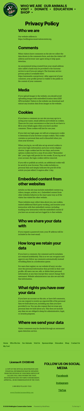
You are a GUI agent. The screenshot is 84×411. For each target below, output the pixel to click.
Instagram (62, 383)
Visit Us (37, 343)
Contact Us (75, 343)
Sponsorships (47, 343)
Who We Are (31, 6)
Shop (25, 12)
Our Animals (55, 6)
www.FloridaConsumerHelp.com (21, 393)
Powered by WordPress (41, 406)
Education (63, 9)
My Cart (6, 346)
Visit (25, 9)
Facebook (62, 375)
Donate (41, 9)
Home (5, 343)
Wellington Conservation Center (20, 406)
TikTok (62, 390)
